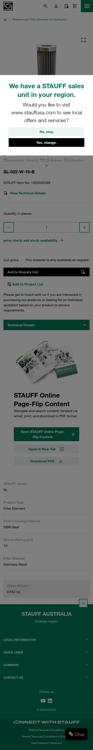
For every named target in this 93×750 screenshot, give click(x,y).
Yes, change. (46, 142)
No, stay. (47, 131)
